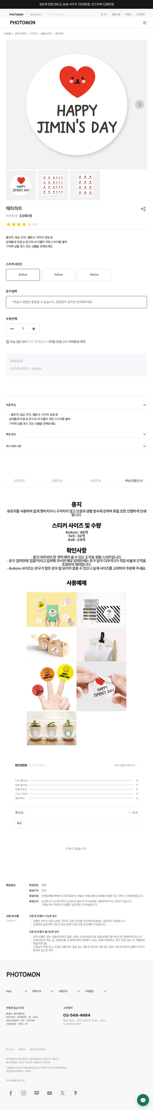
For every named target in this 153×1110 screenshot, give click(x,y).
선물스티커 (46, 33)
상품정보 (57, 481)
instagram (23, 1093)
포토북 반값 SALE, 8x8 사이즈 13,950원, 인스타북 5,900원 (76, 4)
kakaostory (75, 1093)
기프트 (33, 33)
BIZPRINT (36, 14)
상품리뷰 (95, 481)
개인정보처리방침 (37, 1049)
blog (36, 1093)
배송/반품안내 (134, 481)
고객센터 (140, 14)
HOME (7, 33)
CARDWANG (56, 14)
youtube (49, 1093)
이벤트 (128, 14)
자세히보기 (11, 920)
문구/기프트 (20, 33)
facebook (11, 1093)
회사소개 (10, 1049)
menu (144, 22)
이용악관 (22, 1049)
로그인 (104, 14)
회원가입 (116, 14)
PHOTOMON (16, 14)
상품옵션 (19, 481)
